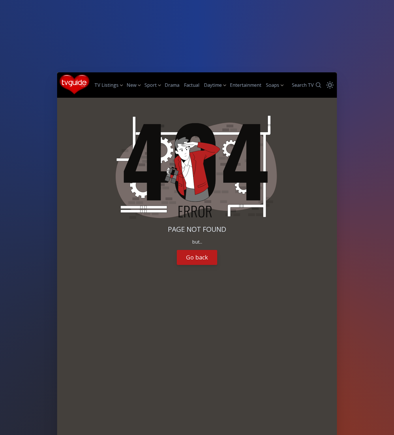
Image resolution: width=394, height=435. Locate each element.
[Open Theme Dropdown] (330, 85)
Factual (191, 85)
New (131, 85)
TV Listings (106, 85)
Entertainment (245, 85)
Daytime (213, 85)
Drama (172, 85)
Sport (151, 85)
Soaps (272, 85)
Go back (197, 257)
